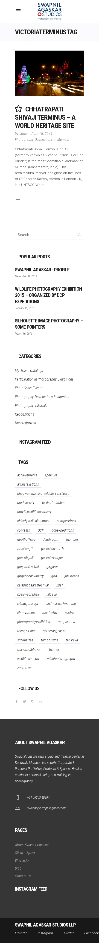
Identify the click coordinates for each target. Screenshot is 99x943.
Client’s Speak (25, 853)
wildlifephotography (61, 659)
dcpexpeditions (63, 530)
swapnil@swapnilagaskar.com (47, 808)
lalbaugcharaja (27, 603)
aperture (51, 475)
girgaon (52, 567)
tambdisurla (49, 640)
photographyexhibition (33, 622)
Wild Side (22, 860)
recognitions (26, 631)
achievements (27, 475)
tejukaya (72, 640)
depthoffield (26, 539)
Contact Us (23, 876)
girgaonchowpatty (30, 576)
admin (24, 133)
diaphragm (50, 539)
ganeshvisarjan (52, 558)
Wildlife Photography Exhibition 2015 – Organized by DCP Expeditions (48, 295)
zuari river (24, 668)
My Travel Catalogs (29, 370)
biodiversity (26, 502)
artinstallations (28, 484)
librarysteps (26, 613)
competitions (66, 521)
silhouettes (25, 640)
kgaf (59, 585)
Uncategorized (25, 423)
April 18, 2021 (42, 133)
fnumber (72, 539)
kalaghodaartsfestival (33, 585)
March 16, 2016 (23, 333)
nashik (69, 613)
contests (23, 530)
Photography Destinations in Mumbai (42, 139)
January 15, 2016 (24, 308)
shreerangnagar (54, 631)
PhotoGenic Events (28, 388)
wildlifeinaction (28, 659)
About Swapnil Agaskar (32, 845)
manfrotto (49, 613)
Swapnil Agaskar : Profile (42, 270)
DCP (41, 530)
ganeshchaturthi (52, 548)
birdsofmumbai (53, 502)
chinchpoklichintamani (33, 521)
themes (54, 649)
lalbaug (52, 594)
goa (54, 576)
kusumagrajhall (28, 594)
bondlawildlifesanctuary (34, 512)
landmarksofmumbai (61, 603)
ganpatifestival (28, 567)
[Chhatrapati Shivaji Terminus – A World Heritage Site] (49, 73)
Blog (18, 868)
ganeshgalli (25, 558)
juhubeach (71, 576)
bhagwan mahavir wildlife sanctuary (43, 493)
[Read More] (17, 199)
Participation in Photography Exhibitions (44, 379)
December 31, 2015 (26, 276)
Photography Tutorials (31, 405)
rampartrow (66, 622)
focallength (25, 548)
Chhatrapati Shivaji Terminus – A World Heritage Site (45, 117)
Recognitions (24, 414)
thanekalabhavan (29, 649)
